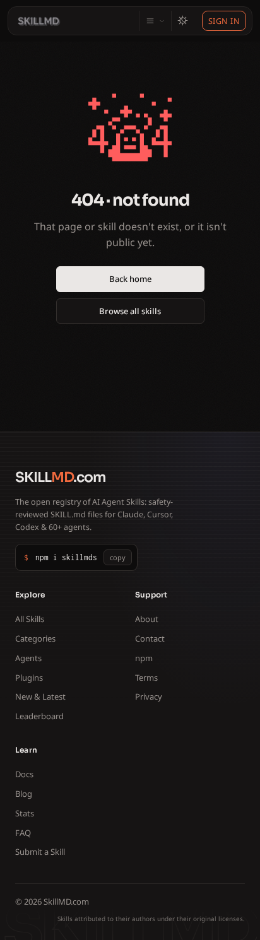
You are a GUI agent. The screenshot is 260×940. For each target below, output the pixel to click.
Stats (24, 813)
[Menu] (155, 21)
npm (144, 658)
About (146, 619)
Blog (23, 793)
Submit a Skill (40, 851)
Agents (28, 658)
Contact (150, 638)
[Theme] (182, 21)
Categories (35, 638)
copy (118, 557)
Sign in (224, 21)
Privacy (148, 696)
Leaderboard (39, 716)
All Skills (29, 619)
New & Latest (40, 696)
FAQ (23, 832)
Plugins (29, 677)
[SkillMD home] (39, 21)
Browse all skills (130, 311)
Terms (146, 677)
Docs (24, 774)
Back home (130, 279)
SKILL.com (60, 477)
